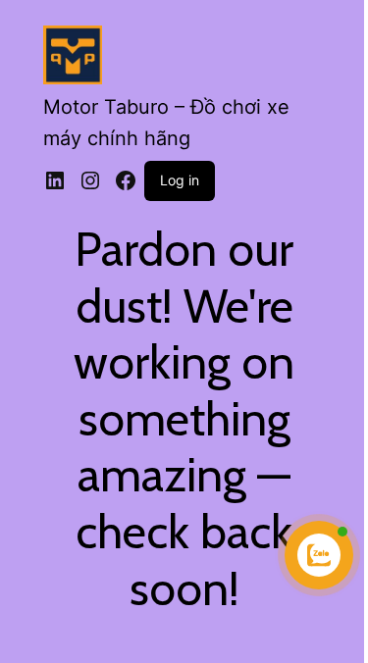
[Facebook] (125, 180)
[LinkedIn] (55, 180)
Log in (179, 180)
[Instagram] (90, 180)
